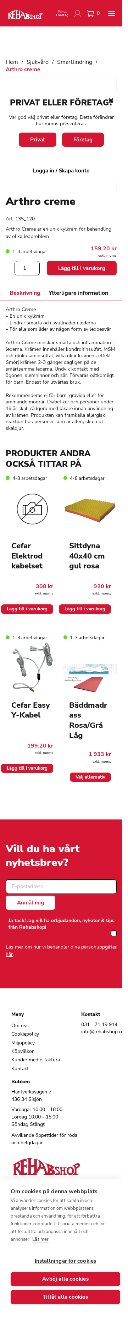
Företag (83, 139)
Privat (37, 139)
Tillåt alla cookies (65, 1296)
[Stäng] (111, 100)
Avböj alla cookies (65, 1278)
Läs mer (40, 1239)
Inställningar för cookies (65, 1260)
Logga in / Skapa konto (61, 170)
